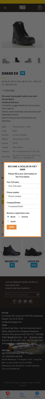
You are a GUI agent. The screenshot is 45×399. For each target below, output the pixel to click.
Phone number (13, 192)
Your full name (13, 182)
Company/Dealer (14, 203)
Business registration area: (18, 213)
